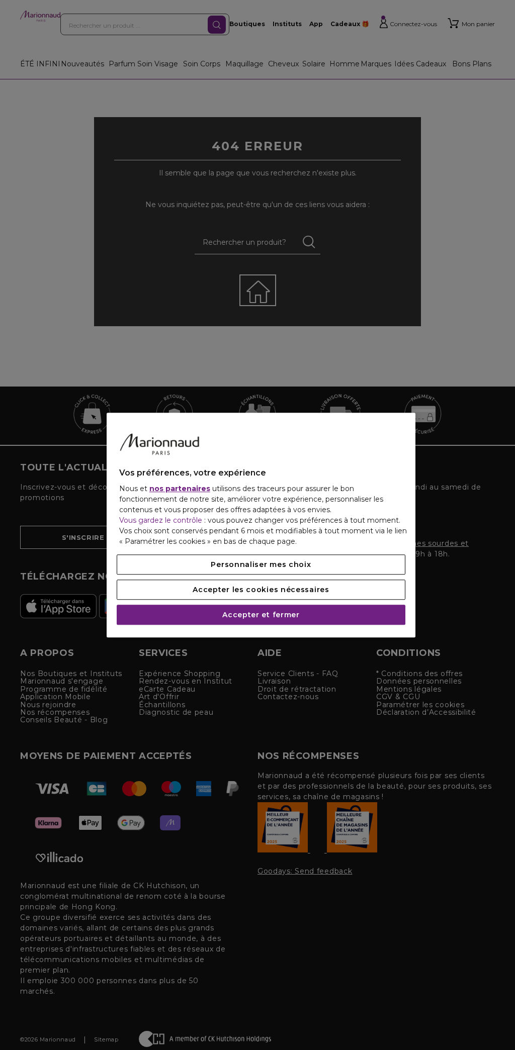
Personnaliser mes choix (261, 564)
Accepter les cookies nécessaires (261, 589)
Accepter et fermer (261, 614)
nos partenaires (179, 488)
